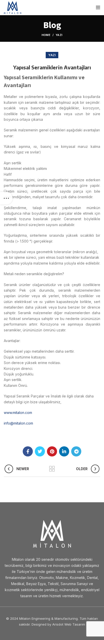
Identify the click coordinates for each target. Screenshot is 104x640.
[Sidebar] (6, 198)
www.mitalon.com (18, 412)
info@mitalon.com (18, 423)
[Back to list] (52, 469)
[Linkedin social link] (64, 451)
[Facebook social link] (28, 451)
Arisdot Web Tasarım (68, 624)
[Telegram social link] (76, 451)
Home (46, 35)
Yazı (59, 35)
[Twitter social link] (40, 451)
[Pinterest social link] (52, 451)
